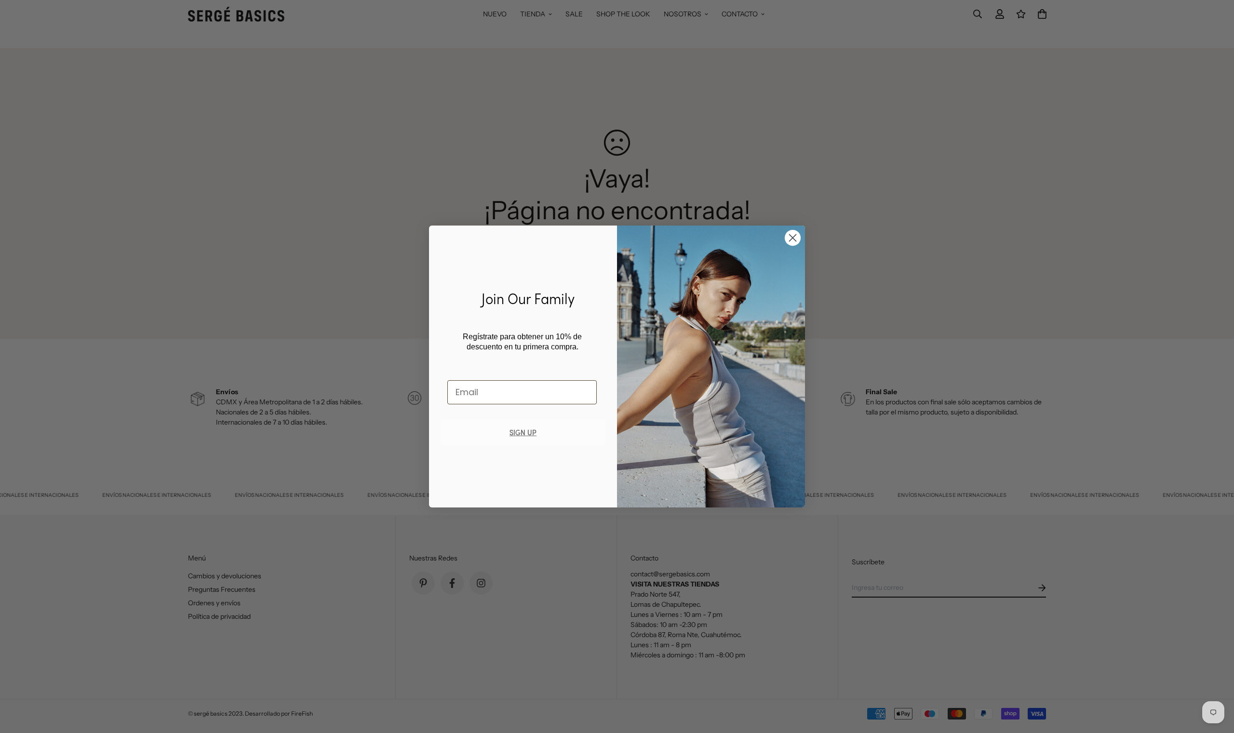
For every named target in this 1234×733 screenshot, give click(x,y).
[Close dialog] (792, 237)
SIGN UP (523, 432)
